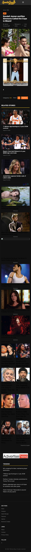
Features (3, 516)
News (2, 508)
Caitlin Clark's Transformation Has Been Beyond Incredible (8, 362)
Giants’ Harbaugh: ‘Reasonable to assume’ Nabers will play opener (14, 490)
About (2, 529)
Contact (3, 532)
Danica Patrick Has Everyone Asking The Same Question (8, 412)
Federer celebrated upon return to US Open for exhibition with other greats (15, 485)
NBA (8, 10)
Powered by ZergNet (25, 445)
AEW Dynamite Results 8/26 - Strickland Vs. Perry (7, 439)
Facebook (24, 97)
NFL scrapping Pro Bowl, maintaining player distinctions (15, 469)
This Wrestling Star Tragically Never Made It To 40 (22, 386)
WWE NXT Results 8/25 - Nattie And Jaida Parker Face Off (22, 362)
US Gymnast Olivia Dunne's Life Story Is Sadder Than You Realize (8, 387)
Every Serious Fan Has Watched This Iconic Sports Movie (22, 439)
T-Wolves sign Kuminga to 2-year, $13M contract (14, 474)
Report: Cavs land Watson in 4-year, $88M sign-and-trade (14, 152)
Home (4, 10)
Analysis (3, 511)
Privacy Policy (5, 534)
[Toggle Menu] (23, 2)
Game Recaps (5, 514)
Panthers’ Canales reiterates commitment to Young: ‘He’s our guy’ (15, 480)
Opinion (3, 519)
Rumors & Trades (5, 521)
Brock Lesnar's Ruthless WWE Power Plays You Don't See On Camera (22, 414)
